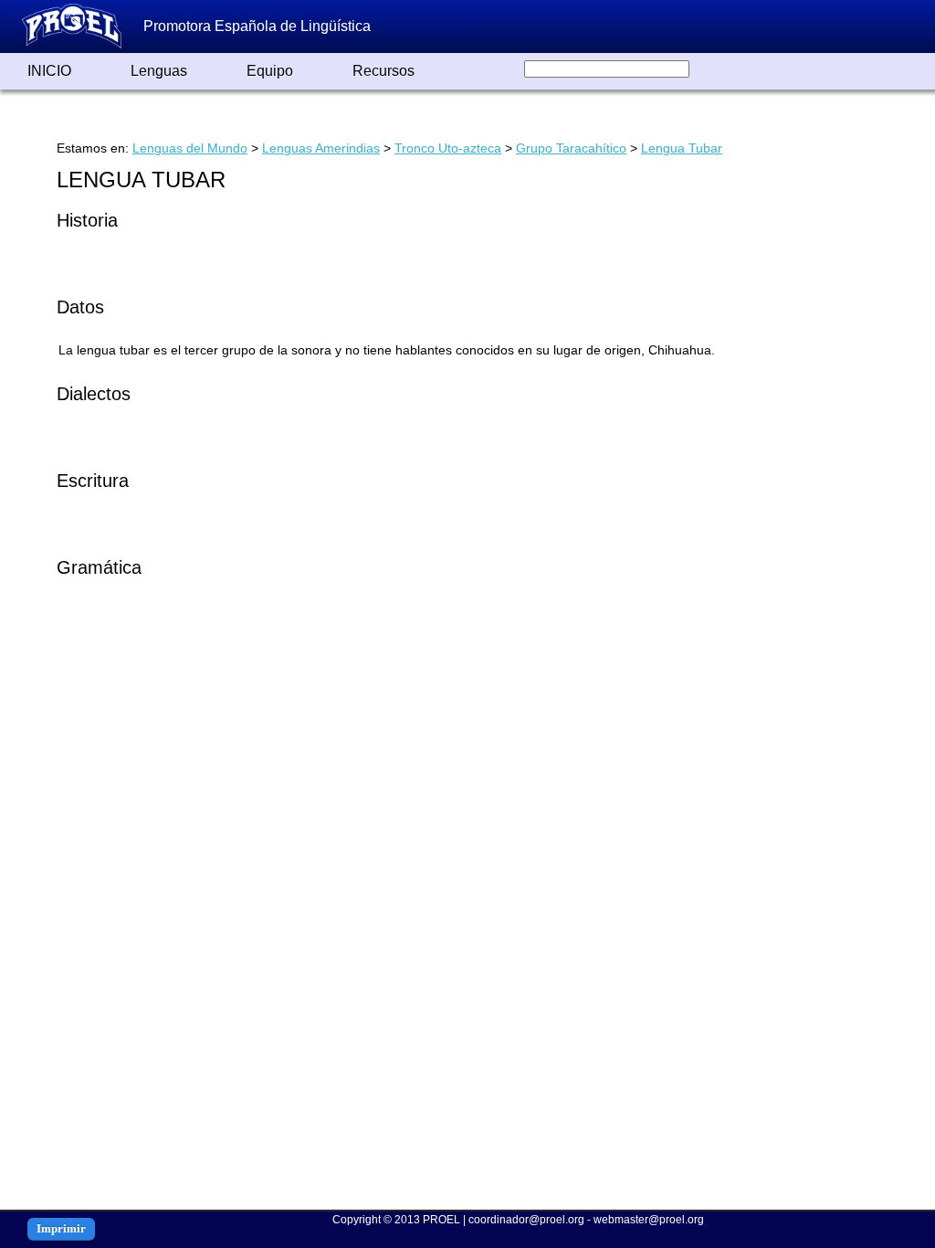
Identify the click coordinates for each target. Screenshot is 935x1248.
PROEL (441, 1219)
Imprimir (61, 1228)
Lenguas (159, 71)
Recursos (383, 71)
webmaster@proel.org (649, 1219)
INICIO (49, 71)
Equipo (270, 71)
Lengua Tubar (681, 148)
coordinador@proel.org (526, 1219)
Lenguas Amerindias (321, 148)
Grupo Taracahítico (571, 148)
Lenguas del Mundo (189, 148)
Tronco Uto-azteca (447, 148)
